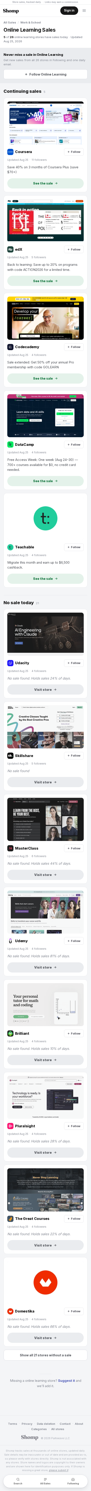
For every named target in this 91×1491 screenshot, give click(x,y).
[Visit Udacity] (45, 653)
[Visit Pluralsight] (45, 1116)
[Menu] (84, 10)
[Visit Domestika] (45, 1301)
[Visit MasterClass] (45, 838)
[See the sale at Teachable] (45, 540)
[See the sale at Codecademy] (45, 340)
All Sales (10, 22)
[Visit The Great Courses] (45, 1209)
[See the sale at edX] (45, 243)
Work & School (30, 22)
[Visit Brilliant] (45, 1024)
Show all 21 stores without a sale (45, 1355)
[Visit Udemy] (45, 931)
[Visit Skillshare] (45, 746)
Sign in (69, 10)
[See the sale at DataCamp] (45, 440)
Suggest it (66, 1380)
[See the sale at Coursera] (45, 145)
